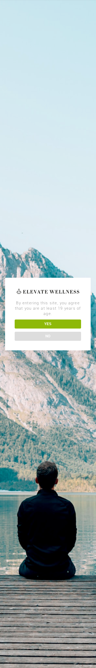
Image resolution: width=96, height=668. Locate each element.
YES (47, 324)
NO (47, 336)
